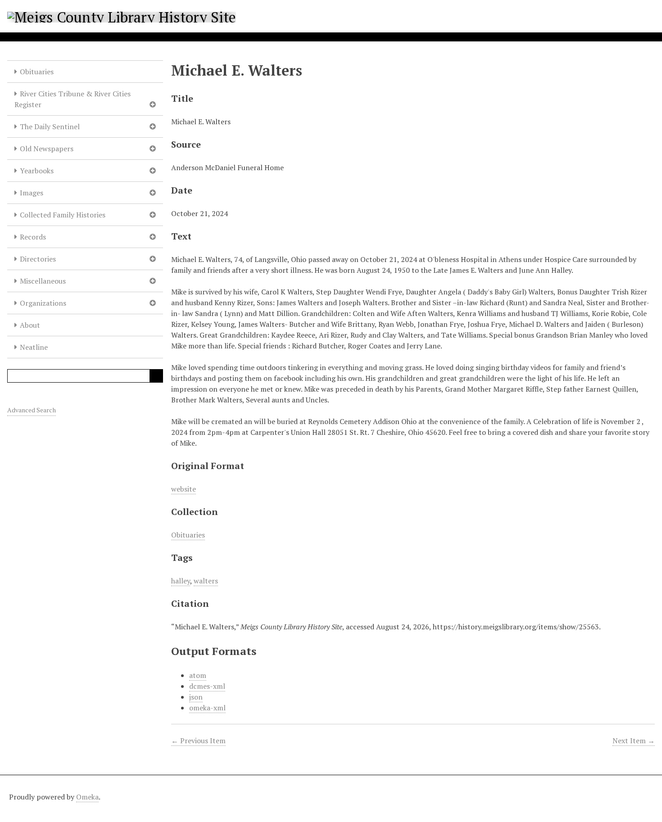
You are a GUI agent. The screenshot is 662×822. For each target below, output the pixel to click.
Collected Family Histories (62, 215)
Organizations (43, 303)
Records (33, 237)
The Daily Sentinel (50, 126)
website (183, 489)
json (196, 697)
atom (197, 675)
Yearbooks (37, 171)
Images (31, 193)
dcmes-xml (207, 686)
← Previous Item (198, 740)
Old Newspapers (46, 149)
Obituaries (37, 72)
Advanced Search (31, 410)
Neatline (34, 347)
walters (206, 581)
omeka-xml (207, 708)
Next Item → (633, 740)
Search (156, 376)
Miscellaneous (43, 281)
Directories (38, 259)
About (30, 325)
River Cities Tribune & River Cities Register (72, 99)
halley (180, 581)
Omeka (87, 797)
